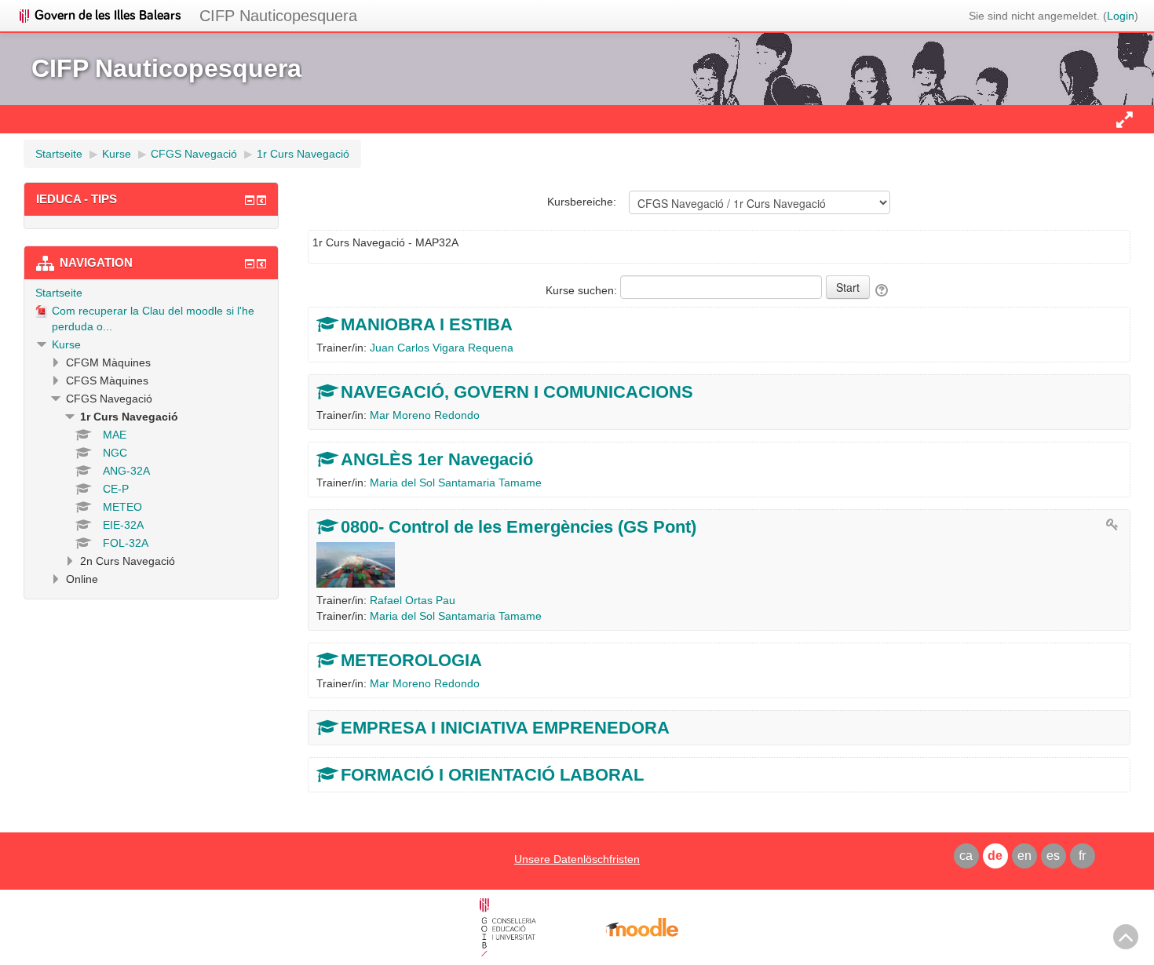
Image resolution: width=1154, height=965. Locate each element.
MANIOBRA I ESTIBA (427, 324)
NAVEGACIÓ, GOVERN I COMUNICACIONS (517, 392)
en (1024, 855)
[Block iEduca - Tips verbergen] (249, 200)
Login (1120, 15)
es (1053, 855)
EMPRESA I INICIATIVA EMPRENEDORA (505, 728)
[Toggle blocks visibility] (1124, 119)
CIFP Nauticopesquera (278, 15)
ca (966, 855)
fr (1082, 855)
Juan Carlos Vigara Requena (441, 347)
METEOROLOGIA (411, 660)
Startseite (58, 292)
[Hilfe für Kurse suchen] (883, 290)
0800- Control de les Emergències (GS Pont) (518, 527)
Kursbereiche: (581, 201)
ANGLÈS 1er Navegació (437, 459)
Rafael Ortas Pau (412, 600)
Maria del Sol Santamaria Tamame (456, 482)
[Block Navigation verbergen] (249, 263)
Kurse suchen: (583, 290)
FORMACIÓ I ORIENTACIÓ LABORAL (492, 775)
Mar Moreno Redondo (425, 415)
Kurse (66, 344)
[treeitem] (151, 292)
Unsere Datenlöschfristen (577, 859)
